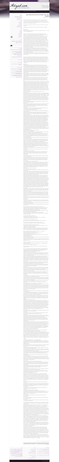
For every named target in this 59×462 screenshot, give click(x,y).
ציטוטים (12, 455)
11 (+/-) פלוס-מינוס (19, 19)
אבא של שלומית (20, 36)
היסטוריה (40, 441)
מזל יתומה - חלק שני (19, 55)
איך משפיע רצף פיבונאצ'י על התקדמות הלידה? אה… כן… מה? (43, 455)
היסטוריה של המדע (17, 450)
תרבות (14, 456)
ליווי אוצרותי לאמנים (19, 18)
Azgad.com (18, 6)
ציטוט (48, 17)
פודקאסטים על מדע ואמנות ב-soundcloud (17, 41)
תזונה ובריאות (20, 22)
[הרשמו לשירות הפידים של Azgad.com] (10, 0)
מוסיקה (16, 452)
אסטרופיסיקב (43, 441)
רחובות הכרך (20, 33)
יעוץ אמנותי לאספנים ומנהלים (18, 16)
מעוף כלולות (12, 452)
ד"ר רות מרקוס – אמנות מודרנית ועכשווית (32, 458)
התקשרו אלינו (45, 12)
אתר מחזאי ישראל (34, 456)
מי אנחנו (48, 12)
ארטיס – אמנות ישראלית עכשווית (32, 455)
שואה (20, 456)
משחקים (21, 32)
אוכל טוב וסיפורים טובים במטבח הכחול (32, 452)
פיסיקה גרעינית (18, 455)
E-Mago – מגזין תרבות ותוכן (33, 450)
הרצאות (21, 15)
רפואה (21, 456)
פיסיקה (37, 441)
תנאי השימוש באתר (41, 12)
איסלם (45, 441)
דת (41, 441)
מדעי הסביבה (19, 452)
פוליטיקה (15, 454)
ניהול (16, 453)
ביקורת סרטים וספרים (19, 26)
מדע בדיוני (15, 451)
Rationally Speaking (33, 451)
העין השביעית (19, 59)
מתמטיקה (18, 453)
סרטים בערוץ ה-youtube (19, 42)
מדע (46, 17)
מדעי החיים (11, 451)
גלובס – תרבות (19, 62)
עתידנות (16, 454)
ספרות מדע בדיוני (20, 25)
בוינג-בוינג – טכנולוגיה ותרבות (33, 457)
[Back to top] (1, 460)
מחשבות (45, 17)
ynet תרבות (20, 48)
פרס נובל (16, 455)
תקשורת (16, 456)
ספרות (13, 453)
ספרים (18, 454)
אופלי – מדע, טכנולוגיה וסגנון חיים (32, 453)
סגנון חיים (20, 23)
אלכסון (35, 454)
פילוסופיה (13, 454)
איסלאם (47, 441)
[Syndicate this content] (21, 48)
